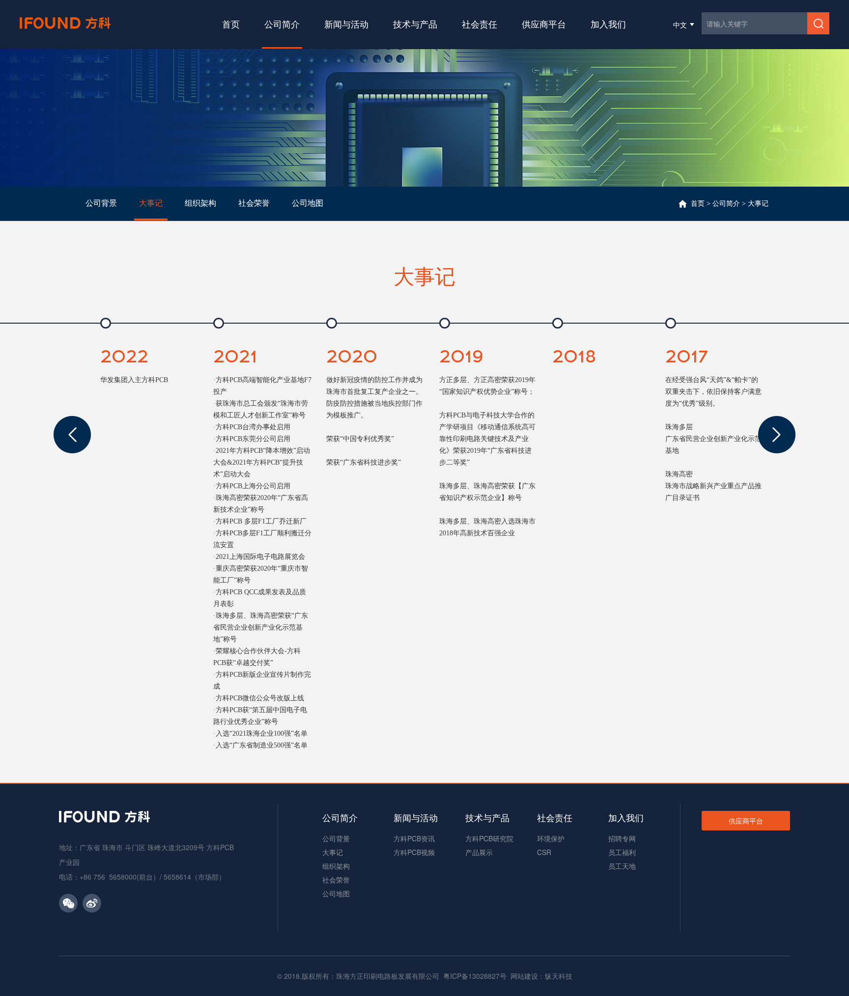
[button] (72, 434)
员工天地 (622, 866)
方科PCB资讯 (414, 838)
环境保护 (551, 838)
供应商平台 (544, 23)
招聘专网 (622, 838)
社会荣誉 (336, 880)
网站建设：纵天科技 (541, 976)
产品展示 (479, 852)
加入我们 (608, 23)
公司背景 (336, 838)
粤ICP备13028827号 (475, 976)
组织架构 (336, 866)
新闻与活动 (346, 23)
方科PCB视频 (414, 852)
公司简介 (282, 23)
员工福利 (622, 852)
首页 (231, 23)
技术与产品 (415, 23)
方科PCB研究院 (489, 838)
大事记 (758, 203)
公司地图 (336, 893)
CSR (544, 852)
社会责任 (479, 23)
